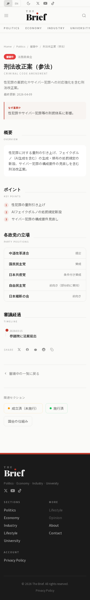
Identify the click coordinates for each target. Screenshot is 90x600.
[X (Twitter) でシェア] (19, 349)
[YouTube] (45, 3)
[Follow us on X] (38, 3)
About (54, 525)
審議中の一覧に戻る (24, 373)
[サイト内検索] (84, 15)
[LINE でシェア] (35, 349)
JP (8, 3)
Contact (55, 533)
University (12, 540)
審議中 (34, 46)
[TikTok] (52, 3)
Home (8, 46)
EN (16, 3)
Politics (12, 28)
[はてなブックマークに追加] (43, 349)
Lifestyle (11, 533)
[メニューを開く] (6, 15)
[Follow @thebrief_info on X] (6, 491)
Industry (56, 28)
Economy (33, 28)
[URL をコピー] (51, 349)
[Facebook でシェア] (27, 349)
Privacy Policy (15, 560)
